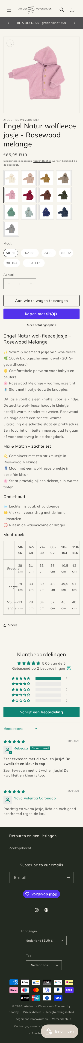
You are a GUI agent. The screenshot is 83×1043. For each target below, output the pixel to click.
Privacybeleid (32, 1012)
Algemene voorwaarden (32, 1019)
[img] (14, 741)
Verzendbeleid (61, 1019)
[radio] (11, 178)
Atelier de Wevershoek (39, 1006)
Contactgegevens (25, 1026)
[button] (9, 10)
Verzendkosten (42, 160)
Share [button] (13, 625)
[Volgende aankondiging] (74, 23)
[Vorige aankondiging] (8, 23)
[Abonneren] (68, 877)
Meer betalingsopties (41, 325)
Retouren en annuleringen (32, 835)
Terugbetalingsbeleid (60, 1012)
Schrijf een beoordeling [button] (41, 712)
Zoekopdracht (20, 848)
